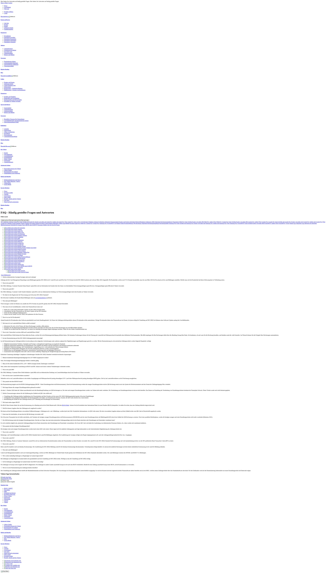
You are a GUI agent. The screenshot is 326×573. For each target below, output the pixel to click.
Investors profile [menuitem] (8, 192)
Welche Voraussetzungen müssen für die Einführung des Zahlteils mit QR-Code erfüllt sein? (27, 393)
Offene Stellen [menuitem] (8, 170)
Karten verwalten (197, 222)
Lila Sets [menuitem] (6, 23)
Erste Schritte (188, 222)
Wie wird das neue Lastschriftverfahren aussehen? (16, 375)
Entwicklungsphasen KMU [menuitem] (11, 122)
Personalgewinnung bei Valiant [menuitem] (12, 168)
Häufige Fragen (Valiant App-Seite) (25, 223)
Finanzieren (176, 222)
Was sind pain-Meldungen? (10, 301)
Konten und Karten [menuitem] (5, 19)
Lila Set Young (56, 225)
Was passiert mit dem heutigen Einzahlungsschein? (16, 426)
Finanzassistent (114, 222)
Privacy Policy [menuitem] (8, 496)
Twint (287, 223)
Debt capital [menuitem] (7, 197)
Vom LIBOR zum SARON (29, 225)
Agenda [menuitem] (6, 194)
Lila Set (49, 225)
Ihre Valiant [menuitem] (3, 149)
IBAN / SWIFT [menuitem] (8, 488)
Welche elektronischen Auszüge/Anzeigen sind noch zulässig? (19, 277)
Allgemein (107, 222)
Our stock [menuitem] (6, 200)
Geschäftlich (7, 7)
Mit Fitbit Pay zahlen (207, 222)
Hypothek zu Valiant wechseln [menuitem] (12, 101)
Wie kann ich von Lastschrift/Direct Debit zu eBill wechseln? (19, 323)
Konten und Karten (124, 222)
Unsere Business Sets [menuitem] (10, 85)
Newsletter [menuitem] (7, 490)
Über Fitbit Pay (217, 222)
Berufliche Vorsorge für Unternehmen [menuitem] (14, 119)
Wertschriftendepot (140, 222)
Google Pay (271, 222)
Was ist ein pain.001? (8, 289)
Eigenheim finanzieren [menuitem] (10, 39)
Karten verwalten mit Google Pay (300, 222)
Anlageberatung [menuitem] (8, 48)
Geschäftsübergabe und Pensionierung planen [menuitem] (16, 120)
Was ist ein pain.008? (8, 369)
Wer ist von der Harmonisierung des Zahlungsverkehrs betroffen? (20, 467)
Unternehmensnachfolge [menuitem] (10, 136)
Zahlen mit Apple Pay (59, 222)
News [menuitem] (5, 191)
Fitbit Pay (182, 222)
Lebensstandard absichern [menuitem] (11, 63)
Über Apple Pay (69, 222)
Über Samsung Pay (232, 223)
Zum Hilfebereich (6, 275)
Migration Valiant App (59, 223)
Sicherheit (132, 222)
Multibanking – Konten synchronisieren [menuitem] (14, 90)
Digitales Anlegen (93, 222)
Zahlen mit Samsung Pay (220, 223)
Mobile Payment (69, 223)
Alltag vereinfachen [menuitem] (9, 132)
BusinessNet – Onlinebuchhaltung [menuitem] (13, 88)
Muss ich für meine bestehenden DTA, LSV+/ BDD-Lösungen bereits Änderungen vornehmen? (28, 363)
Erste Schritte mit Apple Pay (27, 222)
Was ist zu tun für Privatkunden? (11, 317)
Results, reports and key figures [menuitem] (12, 199)
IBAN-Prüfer (65, 405)
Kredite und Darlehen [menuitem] (10, 96)
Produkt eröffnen (8, 11)
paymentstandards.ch (41, 298)
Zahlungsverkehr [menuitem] (8, 28)
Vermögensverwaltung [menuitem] (10, 50)
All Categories (5, 222)
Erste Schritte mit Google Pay (283, 222)
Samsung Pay (103, 223)
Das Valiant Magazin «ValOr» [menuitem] (12, 181)
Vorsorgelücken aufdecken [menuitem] (11, 64)
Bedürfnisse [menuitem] (3, 125)
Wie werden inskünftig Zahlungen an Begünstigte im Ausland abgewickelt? (23, 456)
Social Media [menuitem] (7, 184)
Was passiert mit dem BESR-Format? (13, 381)
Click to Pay (77, 222)
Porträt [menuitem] (6, 153)
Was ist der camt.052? (8, 444)
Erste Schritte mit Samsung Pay (185, 223)
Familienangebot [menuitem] (8, 29)
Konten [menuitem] (6, 24)
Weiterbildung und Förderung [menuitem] (12, 173)
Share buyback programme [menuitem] (11, 202)
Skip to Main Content (6, 3)
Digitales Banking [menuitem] (5, 69)
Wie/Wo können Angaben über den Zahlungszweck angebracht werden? (22, 408)
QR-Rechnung (137, 223)
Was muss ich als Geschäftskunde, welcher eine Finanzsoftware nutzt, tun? (23, 307)
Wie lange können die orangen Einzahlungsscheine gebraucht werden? (21, 387)
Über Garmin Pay (263, 222)
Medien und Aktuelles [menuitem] (6, 176)
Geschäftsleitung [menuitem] (8, 156)
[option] (14, 228)
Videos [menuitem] (6, 502)
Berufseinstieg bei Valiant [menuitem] (11, 171)
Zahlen (3, 220)
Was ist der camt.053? (8, 438)
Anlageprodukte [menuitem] (8, 53)
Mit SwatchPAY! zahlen (268, 223)
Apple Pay (16, 222)
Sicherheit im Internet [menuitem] (10, 493)
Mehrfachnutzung (6, 225)
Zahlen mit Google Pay (316, 222)
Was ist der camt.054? (8, 432)
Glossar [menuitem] (6, 500)
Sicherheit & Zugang (16, 225)
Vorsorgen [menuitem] (3, 58)
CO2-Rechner (84, 222)
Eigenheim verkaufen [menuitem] (10, 42)
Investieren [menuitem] (7, 133)
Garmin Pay (225, 222)
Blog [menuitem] (2, 72)
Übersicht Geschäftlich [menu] (6, 75)
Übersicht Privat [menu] (5, 16)
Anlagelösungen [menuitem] (8, 109)
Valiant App (292, 223)
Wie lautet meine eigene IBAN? (11, 402)
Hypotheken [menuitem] (7, 36)
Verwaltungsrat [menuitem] (8, 154)
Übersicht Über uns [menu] (5, 146)
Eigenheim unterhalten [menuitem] (10, 40)
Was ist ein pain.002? (8, 283)
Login (5, 13)
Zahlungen (149, 222)
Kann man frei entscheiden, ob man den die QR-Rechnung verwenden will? (23, 414)
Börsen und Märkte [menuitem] (9, 55)
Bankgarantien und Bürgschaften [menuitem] (13, 99)
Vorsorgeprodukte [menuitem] (9, 66)
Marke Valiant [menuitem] (8, 159)
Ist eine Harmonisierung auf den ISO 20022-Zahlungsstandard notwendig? (23, 338)
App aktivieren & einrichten (309, 223)
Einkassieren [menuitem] (7, 87)
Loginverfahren (48, 223)
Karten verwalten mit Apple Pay (44, 222)
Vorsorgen (40, 225)
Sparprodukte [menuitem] (7, 108)
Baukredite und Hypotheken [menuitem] (11, 98)
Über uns (6, 9)
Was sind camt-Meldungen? (10, 450)
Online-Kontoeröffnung (126, 223)
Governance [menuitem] (7, 195)
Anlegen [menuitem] (3, 45)
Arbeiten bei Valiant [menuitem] (5, 165)
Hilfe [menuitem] (5, 491)
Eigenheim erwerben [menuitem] (9, 37)
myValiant (117, 223)
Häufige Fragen (11, 223)
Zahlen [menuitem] (2, 79)
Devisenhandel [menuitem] (8, 135)
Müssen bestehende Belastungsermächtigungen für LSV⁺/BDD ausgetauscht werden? (26, 357)
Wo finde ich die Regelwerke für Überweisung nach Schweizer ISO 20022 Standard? (26, 295)
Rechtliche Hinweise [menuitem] (9, 494)
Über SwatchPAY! (280, 223)
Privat (5, 6)
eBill (153, 222)
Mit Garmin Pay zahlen (252, 222)
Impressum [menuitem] (7, 497)
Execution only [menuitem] (8, 51)
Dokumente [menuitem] (7, 499)
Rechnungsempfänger (167, 222)
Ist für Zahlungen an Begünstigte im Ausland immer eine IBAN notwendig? (23, 461)
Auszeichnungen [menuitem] (8, 162)
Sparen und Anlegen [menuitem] (5, 104)
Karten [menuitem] (6, 26)
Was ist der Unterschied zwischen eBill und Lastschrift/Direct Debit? (21, 332)
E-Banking (101, 222)
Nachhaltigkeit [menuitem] (8, 157)
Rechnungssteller (164, 223)
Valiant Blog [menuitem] (7, 183)
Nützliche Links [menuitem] (4, 485)
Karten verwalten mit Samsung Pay (203, 223)
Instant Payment (39, 223)
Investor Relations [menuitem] (5, 188)
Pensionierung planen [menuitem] (10, 61)
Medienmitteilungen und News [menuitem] (12, 180)
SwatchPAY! (111, 223)
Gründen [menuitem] (6, 129)
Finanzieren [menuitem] (3, 32)
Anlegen (11, 222)
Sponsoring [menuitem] (7, 160)
